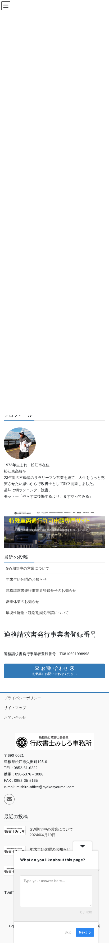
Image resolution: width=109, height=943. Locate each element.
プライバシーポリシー (22, 698)
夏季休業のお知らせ (22, 601)
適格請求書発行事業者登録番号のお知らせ (41, 590)
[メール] (9, 799)
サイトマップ (15, 708)
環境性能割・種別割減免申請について (37, 613)
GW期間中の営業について (27, 568)
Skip (68, 932)
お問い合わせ (15, 717)
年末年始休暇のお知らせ (26, 579)
